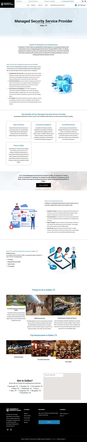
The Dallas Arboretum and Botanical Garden (16, 309)
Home (28, 5)
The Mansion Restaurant (43, 359)
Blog (46, 5)
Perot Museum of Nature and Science (67, 318)
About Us (40, 5)
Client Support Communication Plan (58, 5)
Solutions (33, 5)
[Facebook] (82, 1)
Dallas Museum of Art (39, 318)
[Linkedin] (85, 1)
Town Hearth (68, 362)
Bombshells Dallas (18, 357)
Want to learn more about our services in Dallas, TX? (22, 251)
